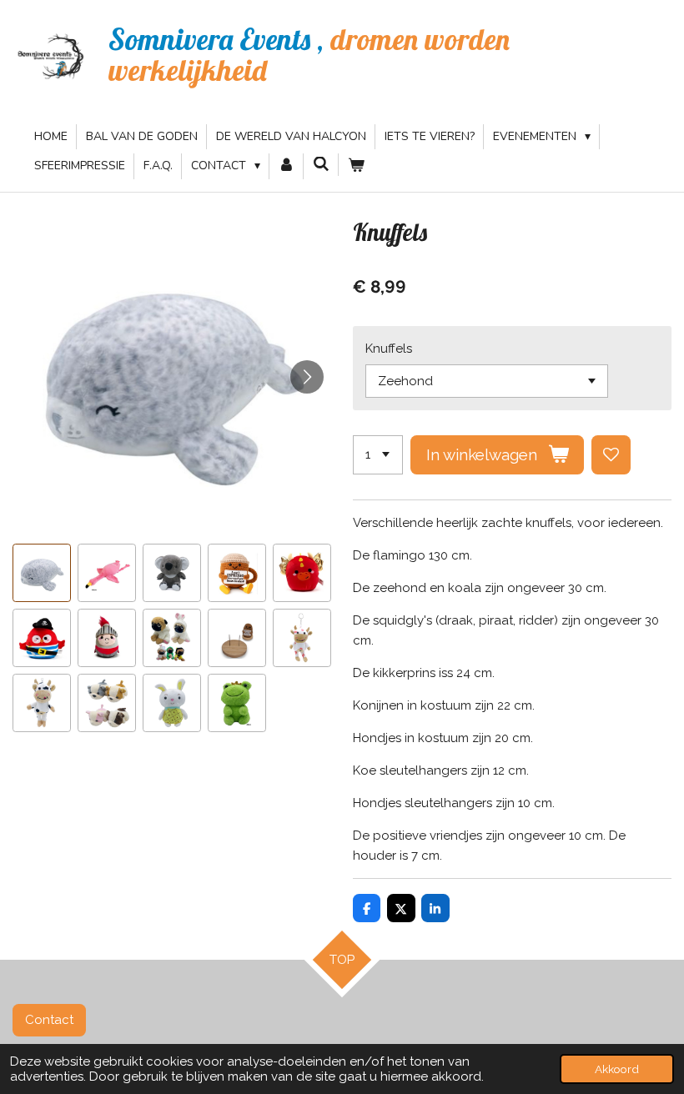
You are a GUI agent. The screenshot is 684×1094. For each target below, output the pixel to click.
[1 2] (378, 454)
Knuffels (388, 348)
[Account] (286, 165)
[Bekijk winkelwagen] (356, 165)
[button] (42, 573)
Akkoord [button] (617, 1069)
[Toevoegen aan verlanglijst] (611, 454)
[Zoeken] (321, 164)
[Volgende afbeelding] (307, 377)
